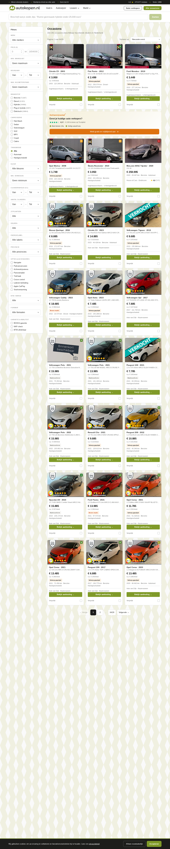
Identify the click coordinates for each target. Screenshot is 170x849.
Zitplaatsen (16, 211)
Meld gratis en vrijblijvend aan (103, 132)
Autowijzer (61, 8)
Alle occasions (152, 8)
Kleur (13, 164)
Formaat (14, 307)
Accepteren (154, 844)
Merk (13, 35)
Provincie (15, 247)
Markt (85, 8)
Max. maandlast (17, 58)
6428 (112, 612)
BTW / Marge (16, 296)
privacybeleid (94, 844)
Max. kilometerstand (20, 82)
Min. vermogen (17, 176)
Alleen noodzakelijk (134, 844)
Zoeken (155, 17)
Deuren (14, 223)
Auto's (49, 8)
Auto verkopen (133, 8)
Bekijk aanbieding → (65, 99)
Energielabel (16, 235)
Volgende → (124, 612)
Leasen (73, 8)
